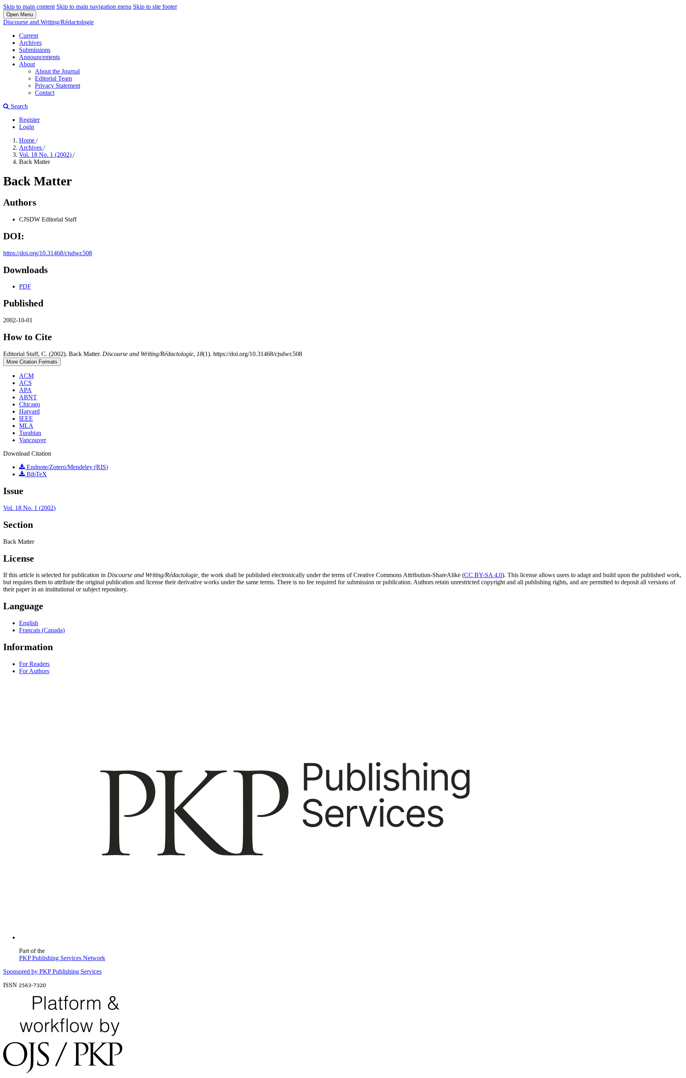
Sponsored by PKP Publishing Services (52, 971)
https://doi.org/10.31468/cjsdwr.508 (47, 253)
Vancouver (32, 440)
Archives (30, 42)
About (27, 64)
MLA (26, 425)
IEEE (26, 418)
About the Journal (57, 71)
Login (26, 126)
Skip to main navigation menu (93, 6)
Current (28, 35)
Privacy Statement (57, 85)
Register (29, 119)
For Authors (34, 671)
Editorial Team (53, 78)
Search (18, 106)
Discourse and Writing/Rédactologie (48, 22)
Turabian (30, 432)
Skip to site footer (155, 6)
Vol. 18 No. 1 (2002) (46, 154)
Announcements (39, 57)
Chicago (29, 404)
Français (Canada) (42, 630)
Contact (44, 92)
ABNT (28, 397)
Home (27, 140)
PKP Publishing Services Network (62, 958)
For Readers (34, 663)
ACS (25, 382)
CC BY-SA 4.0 (483, 575)
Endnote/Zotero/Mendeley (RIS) (66, 467)
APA (25, 390)
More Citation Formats (32, 362)
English (28, 623)
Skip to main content (29, 6)
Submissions (34, 49)
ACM (26, 375)
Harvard (29, 411)
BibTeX (36, 474)
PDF (25, 286)
